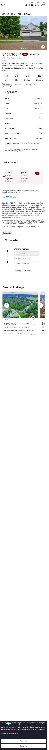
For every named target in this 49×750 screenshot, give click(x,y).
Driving (18, 271)
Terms (31, 729)
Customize (24, 746)
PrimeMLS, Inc (19, 203)
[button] (20, 54)
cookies (8, 723)
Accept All (23, 741)
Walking (27, 271)
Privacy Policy (40, 729)
